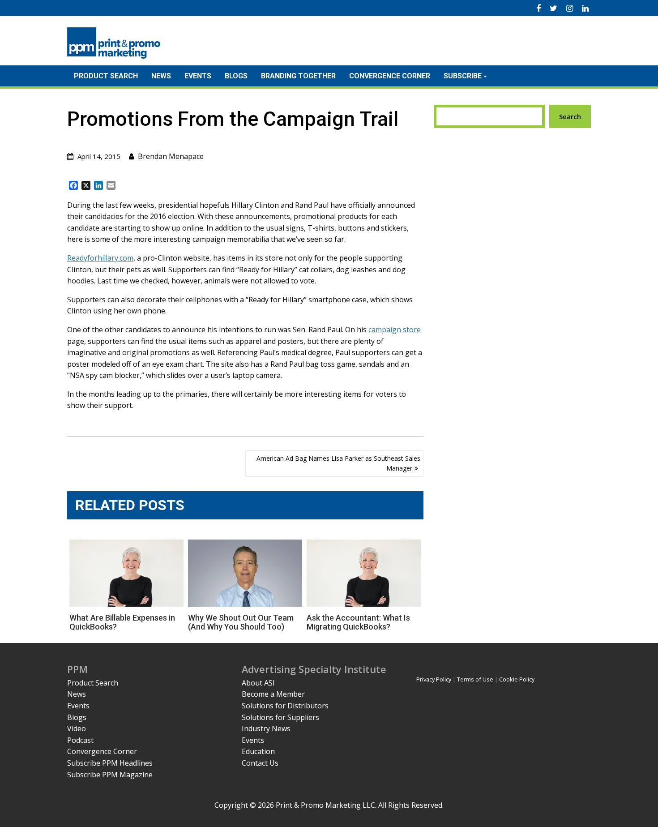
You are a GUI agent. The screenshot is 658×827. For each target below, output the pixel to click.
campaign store (394, 329)
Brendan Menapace (171, 156)
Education (258, 751)
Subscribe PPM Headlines (110, 763)
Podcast (80, 740)
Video (76, 728)
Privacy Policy (433, 679)
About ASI (258, 683)
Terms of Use (475, 679)
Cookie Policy (516, 679)
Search (570, 116)
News (161, 76)
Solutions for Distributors (285, 706)
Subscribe (463, 76)
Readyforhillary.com (100, 258)
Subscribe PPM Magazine (110, 775)
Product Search (106, 76)
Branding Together (298, 76)
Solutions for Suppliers (280, 717)
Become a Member (273, 694)
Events (197, 76)
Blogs (236, 76)
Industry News (266, 728)
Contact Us (260, 763)
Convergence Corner (389, 76)
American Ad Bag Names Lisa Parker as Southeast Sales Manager (338, 463)
